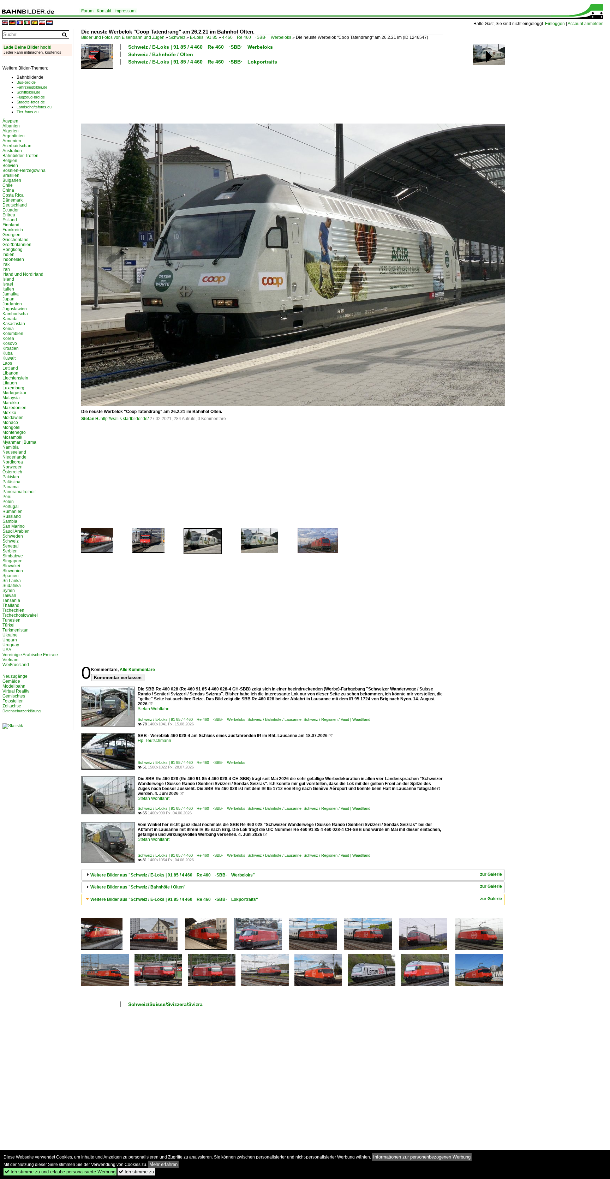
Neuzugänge (15, 676)
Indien (8, 254)
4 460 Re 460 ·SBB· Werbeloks (256, 37)
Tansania (11, 600)
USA (6, 649)
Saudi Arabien (16, 531)
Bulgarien (11, 180)
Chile (7, 185)
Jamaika (10, 294)
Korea (8, 338)
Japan (8, 299)
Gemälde (11, 681)
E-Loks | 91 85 (203, 37)
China (8, 190)
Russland (11, 516)
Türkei (8, 625)
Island (8, 279)
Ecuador (10, 210)
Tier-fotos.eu (27, 112)
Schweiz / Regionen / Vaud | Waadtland (337, 719)
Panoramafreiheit (19, 491)
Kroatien (10, 348)
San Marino (13, 526)
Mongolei (11, 427)
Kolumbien (12, 333)
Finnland (10, 224)
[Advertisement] (262, 93)
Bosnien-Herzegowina (24, 170)
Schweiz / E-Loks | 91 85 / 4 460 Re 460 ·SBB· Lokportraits (202, 62)
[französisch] (20, 23)
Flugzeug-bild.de (31, 97)
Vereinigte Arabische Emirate (30, 654)
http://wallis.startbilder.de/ (125, 418)
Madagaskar (14, 392)
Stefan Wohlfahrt (153, 708)
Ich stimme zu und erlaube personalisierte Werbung (60, 1171)
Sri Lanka (11, 580)
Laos (7, 363)
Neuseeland (14, 452)
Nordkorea (12, 462)
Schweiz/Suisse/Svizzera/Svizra (165, 1004)
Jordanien (12, 303)
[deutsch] (12, 23)
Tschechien (13, 610)
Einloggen (555, 23)
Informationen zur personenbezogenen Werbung (422, 1157)
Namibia (10, 447)
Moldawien (13, 417)
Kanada (10, 318)
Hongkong (12, 249)
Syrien (8, 590)
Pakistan (10, 476)
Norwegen (12, 467)
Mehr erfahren (163, 1164)
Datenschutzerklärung (21, 711)
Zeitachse (11, 706)
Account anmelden (586, 23)
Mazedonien (14, 407)
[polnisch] (42, 23)
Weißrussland (15, 664)
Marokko (10, 402)
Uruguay (10, 644)
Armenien (11, 140)
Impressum (125, 10)
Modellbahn (13, 686)
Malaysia (11, 397)
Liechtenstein (15, 378)
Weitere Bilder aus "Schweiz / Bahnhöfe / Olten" (138, 887)
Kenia (8, 328)
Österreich (12, 471)
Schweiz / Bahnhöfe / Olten (160, 54)
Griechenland (15, 239)
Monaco (10, 422)
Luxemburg (13, 387)
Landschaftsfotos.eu (34, 107)
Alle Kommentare (137, 669)
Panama (10, 486)
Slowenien (12, 570)
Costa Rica (13, 195)
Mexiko (9, 412)
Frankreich (12, 229)
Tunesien (11, 620)
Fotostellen (13, 701)
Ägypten (10, 121)
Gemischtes (13, 696)
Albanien (11, 126)
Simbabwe (12, 555)
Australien (12, 150)
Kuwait (9, 358)
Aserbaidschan (16, 145)
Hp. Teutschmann (154, 740)
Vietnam (10, 659)
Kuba (7, 353)
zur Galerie (491, 874)
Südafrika (11, 585)
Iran (6, 269)
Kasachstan (13, 323)
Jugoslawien (14, 308)
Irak (6, 264)
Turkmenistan (15, 630)
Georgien (11, 234)
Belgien (9, 160)
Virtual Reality (15, 691)
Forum (87, 10)
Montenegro (14, 432)
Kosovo (9, 343)
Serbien (10, 551)
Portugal (10, 506)
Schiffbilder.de (28, 92)
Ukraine (10, 635)
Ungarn (9, 640)
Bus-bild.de (26, 82)
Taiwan (9, 595)
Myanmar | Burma (19, 442)
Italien (8, 289)
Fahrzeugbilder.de (32, 87)
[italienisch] (27, 23)
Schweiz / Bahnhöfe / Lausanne (274, 719)
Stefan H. (90, 418)
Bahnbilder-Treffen (20, 155)
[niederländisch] (49, 23)
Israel (7, 284)
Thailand (10, 605)
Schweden (12, 536)
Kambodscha (15, 313)
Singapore (12, 560)
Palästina (11, 481)
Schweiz (177, 37)
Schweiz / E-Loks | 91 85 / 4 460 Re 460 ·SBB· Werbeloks (200, 47)
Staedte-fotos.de (31, 102)
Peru (7, 496)
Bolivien (10, 165)
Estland (9, 219)
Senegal (10, 546)
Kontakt (104, 10)
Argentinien (13, 135)
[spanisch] (34, 23)
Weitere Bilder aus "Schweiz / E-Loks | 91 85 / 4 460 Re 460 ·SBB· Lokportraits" (174, 899)
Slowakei (11, 565)
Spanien (10, 575)
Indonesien (13, 259)
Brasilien (10, 175)
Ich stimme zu (136, 1171)
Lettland (10, 368)
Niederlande (14, 457)
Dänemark (12, 200)
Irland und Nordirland (22, 274)
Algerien (10, 130)
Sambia (9, 521)
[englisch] (5, 23)
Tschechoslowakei (20, 615)
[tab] (293, 875)
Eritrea (8, 215)
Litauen (9, 383)
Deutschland (14, 205)
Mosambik (12, 437)
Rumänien (12, 511)
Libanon (10, 373)
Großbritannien (16, 244)
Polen (8, 501)
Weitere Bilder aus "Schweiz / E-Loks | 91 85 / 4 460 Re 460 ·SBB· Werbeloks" (172, 875)
